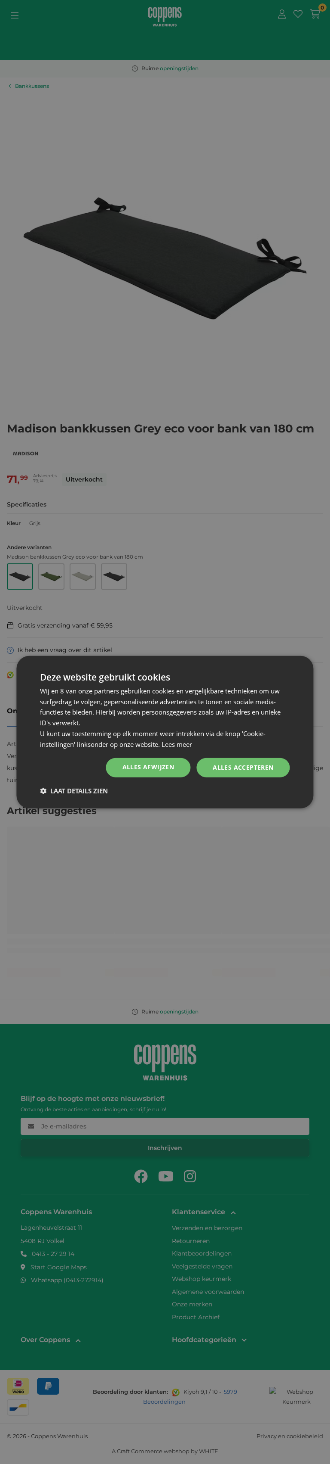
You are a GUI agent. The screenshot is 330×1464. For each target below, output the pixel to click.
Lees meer (177, 744)
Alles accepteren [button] (243, 767)
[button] (74, 791)
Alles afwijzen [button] (148, 767)
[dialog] (164, 732)
